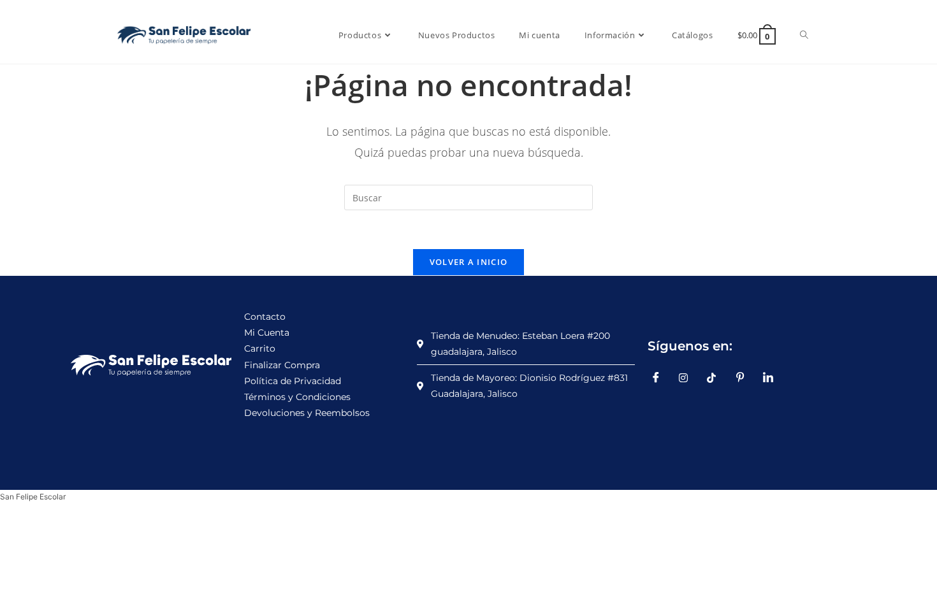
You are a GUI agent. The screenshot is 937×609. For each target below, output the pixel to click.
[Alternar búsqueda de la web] (804, 35)
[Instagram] (688, 377)
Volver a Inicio (469, 262)
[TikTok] (716, 377)
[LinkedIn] (772, 377)
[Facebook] (660, 377)
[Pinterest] (744, 377)
